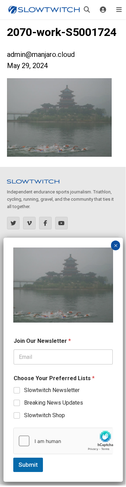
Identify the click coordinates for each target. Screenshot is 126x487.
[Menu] (119, 10)
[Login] (103, 10)
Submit (28, 464)
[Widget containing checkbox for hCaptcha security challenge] (63, 441)
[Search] (87, 10)
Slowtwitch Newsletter (52, 390)
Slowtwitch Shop (44, 415)
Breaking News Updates (53, 402)
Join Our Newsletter (42, 341)
